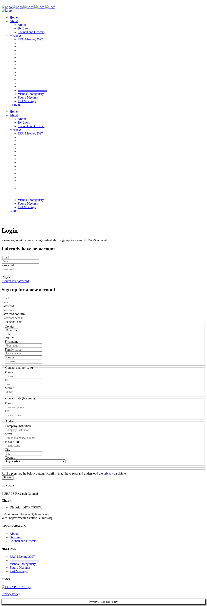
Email (5, 257)
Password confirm (13, 314)
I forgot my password (15, 281)
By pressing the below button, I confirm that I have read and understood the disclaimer (66, 473)
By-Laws (16, 537)
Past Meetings (18, 571)
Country (10, 457)
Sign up (7, 477)
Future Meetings (20, 567)
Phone (9, 372)
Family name (13, 349)
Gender (9, 326)
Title (8, 334)
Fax (7, 380)
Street (8, 434)
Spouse (9, 357)
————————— (24, 560)
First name (11, 341)
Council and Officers (23, 541)
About (14, 533)
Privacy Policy (11, 594)
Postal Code (12, 441)
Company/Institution (18, 426)
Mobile (9, 388)
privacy (108, 473)
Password (8, 265)
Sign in (7, 277)
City (7, 449)
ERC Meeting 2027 (22, 556)
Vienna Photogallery (23, 564)
